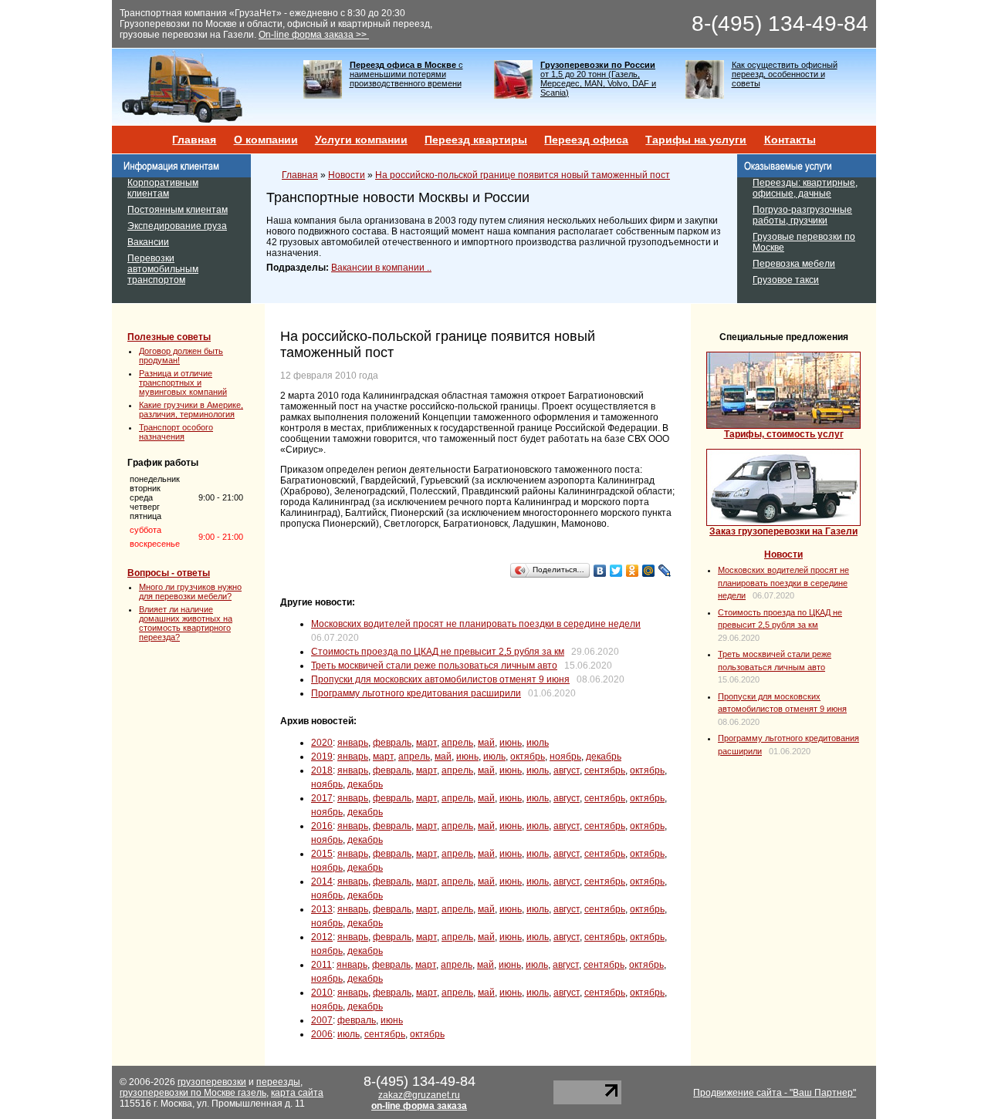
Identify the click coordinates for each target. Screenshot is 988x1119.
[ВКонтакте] (600, 571)
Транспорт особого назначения (176, 432)
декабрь (603, 756)
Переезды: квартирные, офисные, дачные (805, 188)
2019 (322, 756)
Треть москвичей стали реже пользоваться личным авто (434, 665)
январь (352, 742)
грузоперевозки (212, 1082)
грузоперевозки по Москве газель (193, 1092)
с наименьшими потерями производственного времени (406, 74)
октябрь (527, 756)
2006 (322, 1034)
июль (537, 742)
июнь (510, 742)
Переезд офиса (586, 139)
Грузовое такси (786, 280)
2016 (322, 826)
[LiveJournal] (665, 571)
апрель (457, 742)
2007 (322, 1020)
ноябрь (565, 756)
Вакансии (148, 242)
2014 (322, 881)
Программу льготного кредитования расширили (416, 693)
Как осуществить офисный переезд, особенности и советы (784, 74)
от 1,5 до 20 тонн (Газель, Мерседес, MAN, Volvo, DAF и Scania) (598, 78)
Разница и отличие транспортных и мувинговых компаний (183, 382)
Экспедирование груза (177, 226)
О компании (266, 139)
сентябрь (604, 770)
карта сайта (297, 1092)
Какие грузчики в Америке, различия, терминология (191, 409)
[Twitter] (616, 571)
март (426, 742)
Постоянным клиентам (177, 209)
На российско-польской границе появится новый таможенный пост (522, 175)
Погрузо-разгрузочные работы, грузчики (802, 215)
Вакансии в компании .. (381, 267)
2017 (322, 798)
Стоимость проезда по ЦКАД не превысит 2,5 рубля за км (437, 651)
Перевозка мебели (794, 263)
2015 (322, 853)
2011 (321, 964)
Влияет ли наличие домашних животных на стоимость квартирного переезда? (185, 623)
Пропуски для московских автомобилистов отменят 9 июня (440, 679)
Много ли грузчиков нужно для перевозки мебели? (190, 591)
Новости (346, 175)
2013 (322, 909)
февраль (392, 742)
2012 (322, 937)
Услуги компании (361, 139)
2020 (322, 742)
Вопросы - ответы (168, 573)
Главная (194, 139)
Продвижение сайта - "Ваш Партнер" (774, 1092)
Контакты (790, 139)
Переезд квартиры (476, 139)
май (486, 742)
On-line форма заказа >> (314, 34)
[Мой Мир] (649, 571)
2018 (322, 770)
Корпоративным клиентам (162, 188)
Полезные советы (169, 337)
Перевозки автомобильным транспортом (162, 269)
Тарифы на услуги (695, 139)
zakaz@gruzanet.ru (419, 1095)
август (566, 770)
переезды (278, 1082)
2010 (322, 992)
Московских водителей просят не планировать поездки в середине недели (476, 623)
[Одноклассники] (632, 571)
